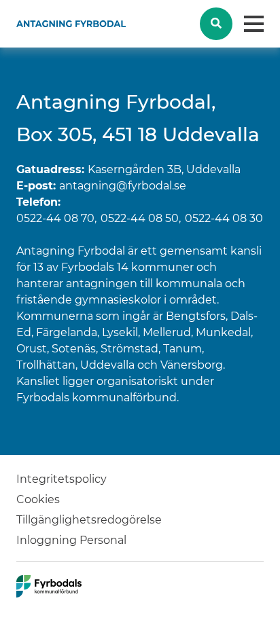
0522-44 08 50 (140, 218)
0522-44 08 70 (55, 218)
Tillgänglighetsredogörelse (89, 519)
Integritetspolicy (61, 479)
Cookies (38, 499)
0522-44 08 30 (224, 218)
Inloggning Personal (71, 540)
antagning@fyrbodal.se (122, 185)
